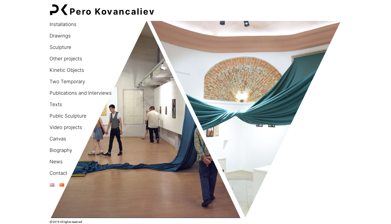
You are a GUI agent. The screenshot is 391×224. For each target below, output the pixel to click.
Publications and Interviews (81, 93)
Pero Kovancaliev (112, 11)
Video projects (66, 127)
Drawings (60, 36)
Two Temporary (67, 81)
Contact (58, 173)
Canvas (58, 139)
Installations (63, 24)
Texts (56, 104)
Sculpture (60, 47)
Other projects (66, 59)
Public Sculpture (68, 116)
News (56, 161)
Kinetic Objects (67, 70)
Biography (61, 150)
